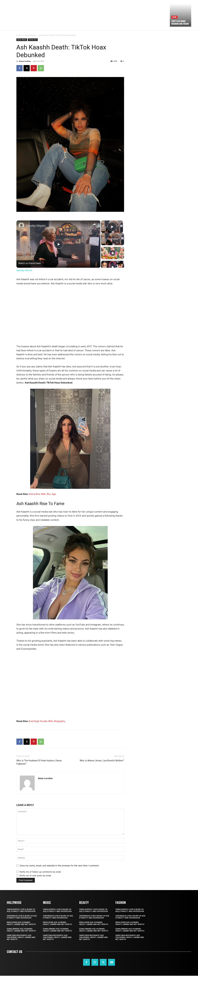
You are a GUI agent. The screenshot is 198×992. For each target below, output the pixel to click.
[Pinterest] (34, 68)
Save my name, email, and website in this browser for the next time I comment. (59, 865)
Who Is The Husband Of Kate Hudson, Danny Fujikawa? (39, 762)
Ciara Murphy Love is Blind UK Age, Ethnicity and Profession (21, 910)
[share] (94, 224)
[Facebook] (19, 68)
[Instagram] (94, 962)
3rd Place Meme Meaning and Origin (180, 22)
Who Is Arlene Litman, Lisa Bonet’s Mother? (102, 760)
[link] (21, 225)
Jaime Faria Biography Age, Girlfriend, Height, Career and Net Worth (21, 937)
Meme (174, 17)
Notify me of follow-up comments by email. (40, 872)
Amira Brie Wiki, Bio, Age (42, 494)
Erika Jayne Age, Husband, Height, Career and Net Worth (21, 923)
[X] (27, 68)
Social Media (30, 35)
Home (19, 35)
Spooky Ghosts (36, 225)
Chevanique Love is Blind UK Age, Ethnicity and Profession (22, 917)
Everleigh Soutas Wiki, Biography (47, 721)
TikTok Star (33, 40)
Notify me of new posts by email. (35, 875)
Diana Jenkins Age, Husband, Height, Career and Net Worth (21, 930)
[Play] (113, 253)
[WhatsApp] (41, 68)
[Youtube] (111, 962)
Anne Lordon (25, 61)
